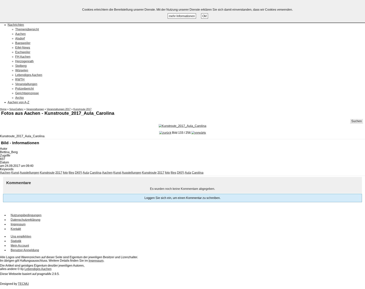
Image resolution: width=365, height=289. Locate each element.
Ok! (204, 16)
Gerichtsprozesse (27, 93)
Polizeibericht (24, 88)
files (71, 172)
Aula (86, 172)
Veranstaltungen (26, 84)
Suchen (356, 121)
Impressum (18, 224)
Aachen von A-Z (18, 102)
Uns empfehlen (21, 236)
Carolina (95, 172)
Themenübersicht (27, 29)
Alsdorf (20, 38)
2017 (58, 172)
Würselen (21, 70)
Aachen (20, 34)
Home (3, 109)
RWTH (20, 79)
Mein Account (20, 245)
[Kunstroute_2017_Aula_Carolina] (182, 125)
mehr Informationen (182, 16)
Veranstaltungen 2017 (59, 109)
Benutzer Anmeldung (25, 250)
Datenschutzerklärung (25, 219)
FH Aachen (22, 56)
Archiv (19, 97)
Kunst (15, 172)
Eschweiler (22, 52)
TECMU (23, 283)
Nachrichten (16, 24)
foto (65, 172)
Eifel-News (22, 47)
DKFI (78, 172)
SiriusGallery (16, 109)
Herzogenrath (24, 61)
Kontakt (16, 228)
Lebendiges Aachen (28, 75)
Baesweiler (22, 43)
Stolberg (21, 65)
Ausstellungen (29, 172)
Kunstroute (47, 172)
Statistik (16, 241)
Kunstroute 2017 (82, 109)
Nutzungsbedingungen (26, 215)
